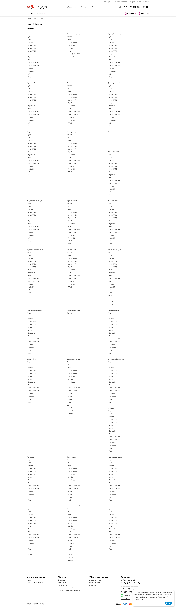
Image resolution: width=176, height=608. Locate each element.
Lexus (110, 295)
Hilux (29, 60)
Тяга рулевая (71, 457)
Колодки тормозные (74, 132)
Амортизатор (32, 34)
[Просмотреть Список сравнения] (120, 7)
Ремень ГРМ (71, 250)
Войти (29, 580)
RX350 (111, 304)
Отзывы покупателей (65, 588)
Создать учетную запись (35, 582)
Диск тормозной (114, 83)
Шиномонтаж (96, 7)
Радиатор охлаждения (35, 250)
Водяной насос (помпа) (116, 34)
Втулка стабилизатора (35, 83)
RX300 (111, 301)
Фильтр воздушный (115, 457)
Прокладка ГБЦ (72, 201)
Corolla (30, 54)
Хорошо (168, 603)
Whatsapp (126, 595)
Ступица (111, 408)
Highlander (31, 57)
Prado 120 (31, 68)
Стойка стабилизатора (116, 359)
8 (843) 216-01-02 (130, 583)
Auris (29, 39)
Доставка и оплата (120, 2)
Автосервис (107, 2)
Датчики (70, 83)
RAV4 (29, 74)
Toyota (29, 37)
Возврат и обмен (135, 2)
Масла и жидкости (114, 132)
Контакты (146, 2)
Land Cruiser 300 (33, 65)
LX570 (111, 298)
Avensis (30, 42)
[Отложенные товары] (125, 7)
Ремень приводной (114, 250)
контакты (125, 598)
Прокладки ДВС (113, 201)
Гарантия (92, 585)
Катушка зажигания (34, 132)
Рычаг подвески (113, 310)
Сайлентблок (31, 359)
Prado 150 (31, 71)
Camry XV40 (32, 45)
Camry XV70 (32, 51)
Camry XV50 (32, 48)
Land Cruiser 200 (33, 62)
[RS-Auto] (37, 7)
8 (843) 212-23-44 (130, 592)
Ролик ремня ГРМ (73, 310)
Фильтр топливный (114, 506)
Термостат (30, 457)
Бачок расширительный (75, 34)
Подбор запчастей (71, 7)
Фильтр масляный (33, 506)
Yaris (29, 77)
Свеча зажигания (73, 359)
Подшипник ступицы (34, 201)
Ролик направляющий (34, 310)
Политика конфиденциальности (69, 590)
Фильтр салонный (73, 506)
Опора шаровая (113, 152)
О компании (62, 580)
